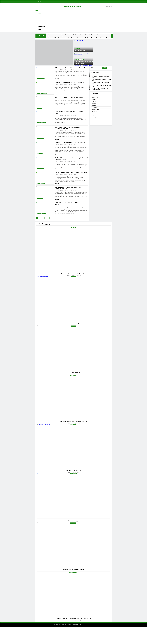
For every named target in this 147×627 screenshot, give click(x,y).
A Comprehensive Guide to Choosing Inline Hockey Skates (66, 34)
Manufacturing (40, 153)
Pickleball (39, 108)
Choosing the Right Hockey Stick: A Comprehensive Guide (97, 34)
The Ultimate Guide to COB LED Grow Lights (73, 569)
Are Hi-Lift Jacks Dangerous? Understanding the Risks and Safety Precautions (73, 618)
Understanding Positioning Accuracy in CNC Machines (70, 142)
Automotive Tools (40, 168)
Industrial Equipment (41, 213)
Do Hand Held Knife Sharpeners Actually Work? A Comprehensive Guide (73, 520)
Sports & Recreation (79, 59)
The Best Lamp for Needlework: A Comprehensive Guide (73, 323)
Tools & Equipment (40, 183)
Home (39, 13)
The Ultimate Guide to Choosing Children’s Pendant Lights (73, 421)
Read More (57, 78)
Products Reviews (73, 6)
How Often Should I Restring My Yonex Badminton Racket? (95, 37)
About (39, 29)
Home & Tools (41, 26)
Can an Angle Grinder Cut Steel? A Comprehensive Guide (71, 172)
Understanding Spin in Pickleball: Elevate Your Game (65, 37)
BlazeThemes (78, 624)
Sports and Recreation (41, 93)
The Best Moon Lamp (80, 50)
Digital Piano (41, 23)
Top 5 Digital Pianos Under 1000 (73, 470)
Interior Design (40, 138)
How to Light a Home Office (73, 372)
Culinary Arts (40, 198)
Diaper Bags (41, 20)
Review (57, 69)
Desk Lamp (40, 16)
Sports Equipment (40, 78)
